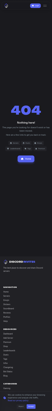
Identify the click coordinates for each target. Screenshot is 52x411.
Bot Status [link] (7, 372)
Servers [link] (6, 296)
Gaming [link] (6, 388)
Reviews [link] (7, 313)
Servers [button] (15, 143)
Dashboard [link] (8, 334)
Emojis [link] (6, 300)
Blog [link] (5, 376)
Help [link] (5, 321)
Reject (21, 406)
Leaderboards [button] (15, 149)
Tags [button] (29, 149)
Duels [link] (5, 355)
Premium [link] (7, 342)
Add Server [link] (8, 338)
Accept (31, 406)
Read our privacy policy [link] (18, 401)
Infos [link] (5, 363)
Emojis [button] (39, 143)
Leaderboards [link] (9, 351)
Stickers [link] (6, 304)
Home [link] (6, 292)
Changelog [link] (8, 367)
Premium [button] (41, 149)
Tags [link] (5, 359)
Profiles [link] (6, 317)
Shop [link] (5, 346)
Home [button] (28, 159)
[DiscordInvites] (6, 5)
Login (37, 6)
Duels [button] (28, 143)
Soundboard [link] (8, 309)
